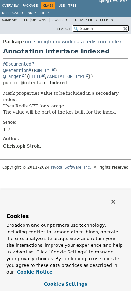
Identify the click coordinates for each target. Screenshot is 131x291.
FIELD (35, 76)
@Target (12, 76)
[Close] (113, 202)
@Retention (16, 70)
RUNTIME (43, 70)
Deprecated (12, 13)
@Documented (17, 63)
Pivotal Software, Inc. (71, 167)
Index (32, 13)
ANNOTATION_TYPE (66, 76)
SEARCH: (64, 29)
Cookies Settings (65, 284)
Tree (72, 5)
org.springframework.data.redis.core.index (73, 41)
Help (44, 13)
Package (30, 5)
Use (62, 5)
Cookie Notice (34, 271)
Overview (10, 5)
